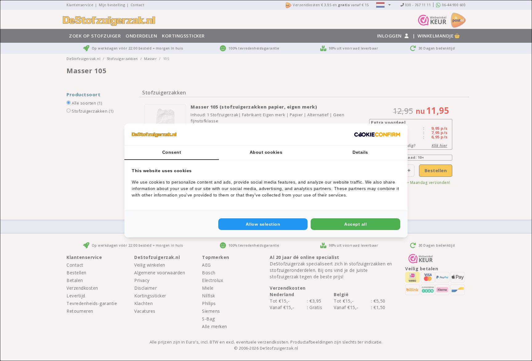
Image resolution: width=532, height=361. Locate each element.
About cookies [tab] (266, 152)
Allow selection (263, 224)
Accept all (355, 224)
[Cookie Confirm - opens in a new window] (377, 134)
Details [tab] (360, 152)
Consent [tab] (171, 152)
